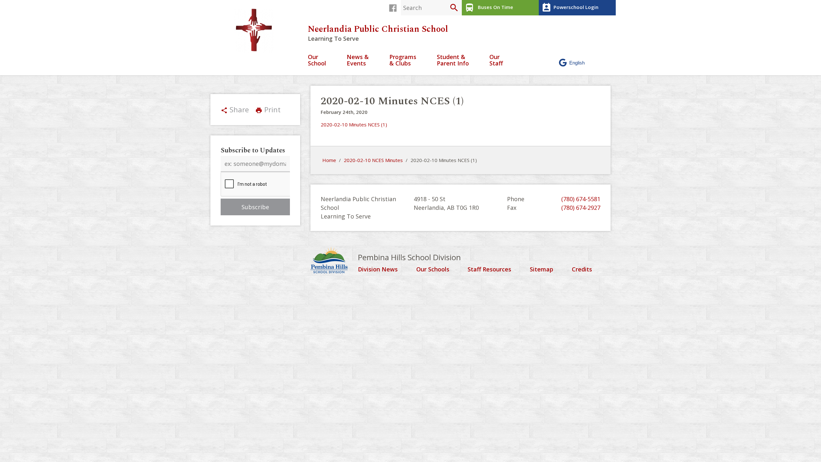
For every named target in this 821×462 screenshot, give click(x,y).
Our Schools (432, 269)
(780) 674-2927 (580, 207)
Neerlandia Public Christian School (378, 29)
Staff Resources (489, 269)
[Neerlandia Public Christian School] (256, 30)
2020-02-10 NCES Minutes (373, 160)
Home (329, 160)
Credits (582, 269)
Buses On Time (488, 8)
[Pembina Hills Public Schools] (334, 260)
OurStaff (496, 60)
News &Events (358, 60)
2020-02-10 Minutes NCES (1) (354, 124)
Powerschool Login (569, 8)
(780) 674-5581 (580, 199)
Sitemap (541, 269)
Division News (378, 269)
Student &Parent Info (453, 60)
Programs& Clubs (402, 60)
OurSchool (317, 60)
